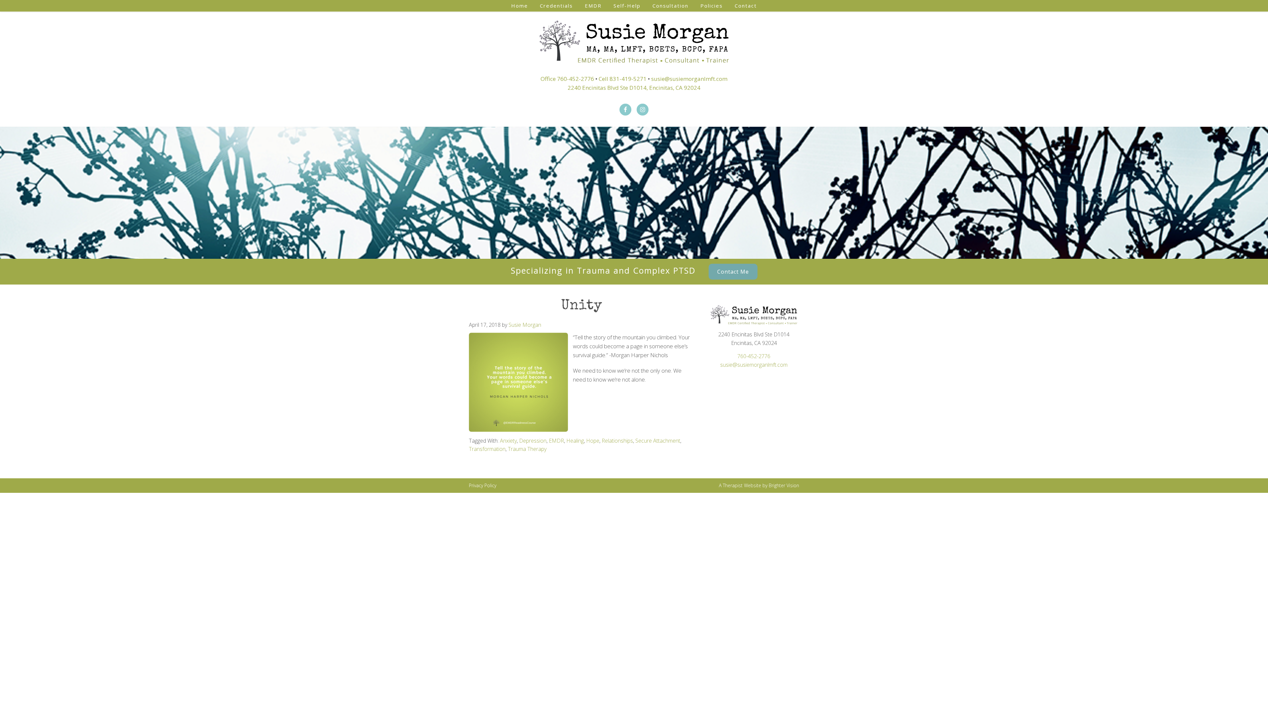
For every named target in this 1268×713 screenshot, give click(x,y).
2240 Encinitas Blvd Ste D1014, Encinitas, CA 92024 (634, 87)
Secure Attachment (657, 440)
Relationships (617, 440)
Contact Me (733, 271)
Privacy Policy (482, 485)
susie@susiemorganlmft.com (689, 79)
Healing (575, 440)
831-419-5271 (628, 79)
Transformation (487, 449)
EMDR (556, 440)
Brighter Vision (784, 485)
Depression (532, 440)
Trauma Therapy (527, 449)
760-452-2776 (575, 79)
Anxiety (508, 440)
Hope (592, 440)
